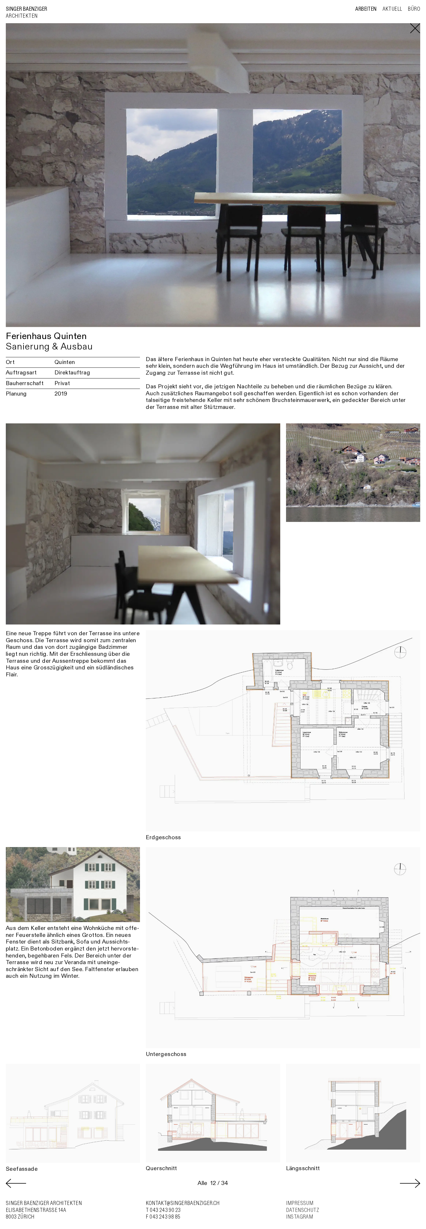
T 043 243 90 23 (163, 1210)
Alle (202, 1183)
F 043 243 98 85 (163, 1217)
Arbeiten (365, 9)
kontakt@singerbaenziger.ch (182, 1203)
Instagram (299, 1217)
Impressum (300, 1203)
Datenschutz (302, 1210)
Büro (414, 9)
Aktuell (392, 9)
